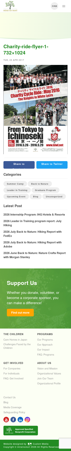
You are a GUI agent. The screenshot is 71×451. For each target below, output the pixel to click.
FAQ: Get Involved (13, 378)
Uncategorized (54, 196)
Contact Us (9, 397)
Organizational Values (49, 373)
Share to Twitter (52, 164)
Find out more (20, 312)
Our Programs (45, 339)
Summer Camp (15, 183)
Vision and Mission (47, 368)
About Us (44, 363)
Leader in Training (17, 190)
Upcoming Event (16, 196)
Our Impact (43, 349)
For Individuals (11, 373)
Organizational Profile (49, 383)
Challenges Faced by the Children (17, 345)
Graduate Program (45, 190)
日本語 (54, 6)
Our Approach (45, 344)
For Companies (11, 368)
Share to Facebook (19, 165)
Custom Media (41, 443)
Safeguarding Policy (14, 412)
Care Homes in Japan (15, 339)
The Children (13, 334)
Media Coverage (12, 407)
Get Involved (13, 363)
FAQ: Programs (45, 354)
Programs (45, 334)
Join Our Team (45, 378)
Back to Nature (39, 183)
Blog (35, 196)
